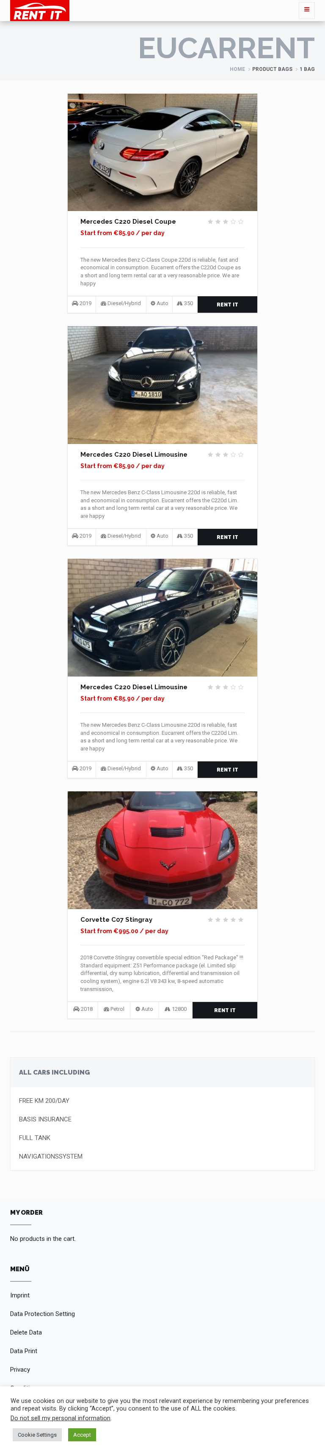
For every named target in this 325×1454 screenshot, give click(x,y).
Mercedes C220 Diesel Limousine (133, 454)
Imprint (20, 1295)
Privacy (20, 1369)
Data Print (23, 1351)
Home (237, 69)
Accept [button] (82, 1435)
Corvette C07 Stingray (116, 919)
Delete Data (26, 1332)
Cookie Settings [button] (37, 1435)
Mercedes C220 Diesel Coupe (128, 221)
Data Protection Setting (42, 1314)
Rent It (227, 305)
